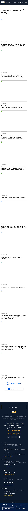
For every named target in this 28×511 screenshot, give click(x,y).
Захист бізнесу (14, 423)
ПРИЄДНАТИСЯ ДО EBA (14, 434)
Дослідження (11, 428)
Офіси (22, 425)
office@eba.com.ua (8, 456)
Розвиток (7, 425)
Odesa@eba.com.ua (8, 495)
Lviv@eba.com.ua (8, 466)
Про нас (6, 423)
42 (18, 389)
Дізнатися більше (20, 508)
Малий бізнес (15, 425)
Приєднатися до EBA (14, 430)
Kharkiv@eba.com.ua (9, 474)
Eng (18, 2)
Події (22, 423)
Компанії (14, 407)
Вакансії (14, 502)
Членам (19, 428)
